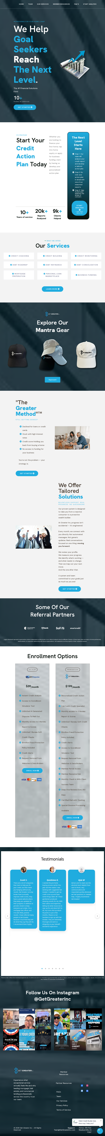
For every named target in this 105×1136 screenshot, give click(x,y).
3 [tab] (49, 969)
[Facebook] (82, 1085)
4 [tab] (52, 969)
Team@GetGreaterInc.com (64, 1130)
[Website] (87, 1091)
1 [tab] (42, 969)
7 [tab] (63, 969)
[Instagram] (87, 1085)
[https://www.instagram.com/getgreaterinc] (27, 1029)
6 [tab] (59, 969)
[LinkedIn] (82, 1091)
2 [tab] (46, 969)
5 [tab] (56, 969)
